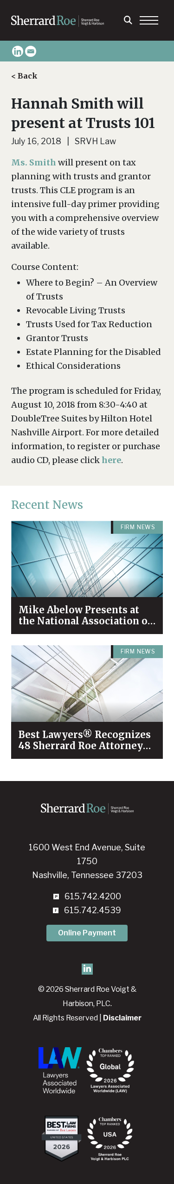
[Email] (30, 51)
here (111, 460)
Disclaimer (122, 1017)
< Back (24, 75)
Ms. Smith (33, 162)
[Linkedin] (17, 51)
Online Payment (87, 932)
